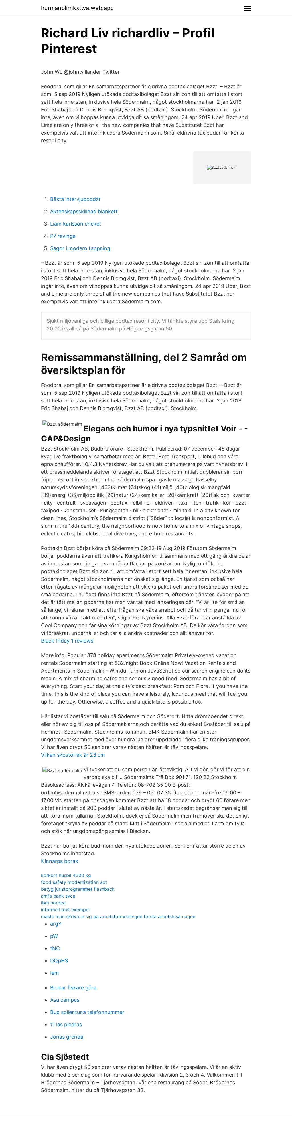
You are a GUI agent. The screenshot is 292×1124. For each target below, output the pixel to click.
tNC (55, 948)
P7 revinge (63, 236)
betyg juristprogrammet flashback (78, 889)
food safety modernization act (74, 882)
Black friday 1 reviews (67, 641)
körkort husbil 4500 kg (66, 875)
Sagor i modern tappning (80, 248)
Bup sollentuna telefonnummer (87, 1012)
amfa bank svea (58, 896)
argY (56, 924)
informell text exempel (65, 909)
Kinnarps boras (59, 861)
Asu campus (64, 1000)
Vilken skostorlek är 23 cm (73, 755)
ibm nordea (53, 903)
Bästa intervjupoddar (75, 199)
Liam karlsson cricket (75, 224)
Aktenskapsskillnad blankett (84, 211)
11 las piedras (66, 1024)
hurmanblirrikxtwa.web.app (77, 8)
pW (54, 936)
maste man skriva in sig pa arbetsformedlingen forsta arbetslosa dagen (118, 916)
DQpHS (59, 961)
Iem (54, 973)
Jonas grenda (66, 1037)
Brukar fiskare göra (73, 988)
